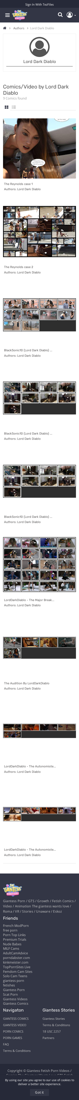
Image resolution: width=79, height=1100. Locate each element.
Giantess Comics (15, 1003)
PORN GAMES (12, 1038)
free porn (10, 930)
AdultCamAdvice (15, 953)
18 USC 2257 (52, 1031)
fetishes (9, 985)
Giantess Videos (15, 999)
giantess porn (13, 980)
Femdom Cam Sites (17, 971)
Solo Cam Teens (15, 976)
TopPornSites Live (16, 967)
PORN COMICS (13, 1031)
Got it (39, 1092)
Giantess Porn (14, 990)
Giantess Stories (54, 1019)
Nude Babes (12, 944)
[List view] (13, 107)
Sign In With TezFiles (39, 4)
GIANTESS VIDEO (14, 1025)
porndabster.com (16, 958)
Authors (18, 28)
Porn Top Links (14, 935)
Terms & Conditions (17, 1051)
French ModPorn (16, 925)
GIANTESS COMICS (16, 1019)
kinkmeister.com (15, 962)
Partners (48, 1038)
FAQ (6, 1044)
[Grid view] (6, 107)
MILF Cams (11, 948)
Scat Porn (10, 994)
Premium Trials (14, 939)
